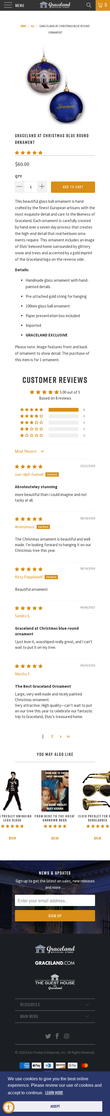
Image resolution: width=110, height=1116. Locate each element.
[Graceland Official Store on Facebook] (57, 1037)
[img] (28, 466)
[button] (28, 152)
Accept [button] (55, 1106)
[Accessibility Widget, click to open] (9, 1107)
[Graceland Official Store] (55, 5)
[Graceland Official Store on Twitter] (48, 1037)
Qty (18, 176)
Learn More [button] (54, 1093)
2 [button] (52, 736)
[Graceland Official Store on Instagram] (67, 1037)
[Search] (88, 5)
